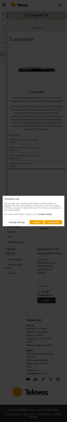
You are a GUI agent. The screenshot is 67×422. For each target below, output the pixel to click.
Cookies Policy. (45, 214)
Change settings (17, 222)
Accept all (53, 222)
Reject (37, 222)
